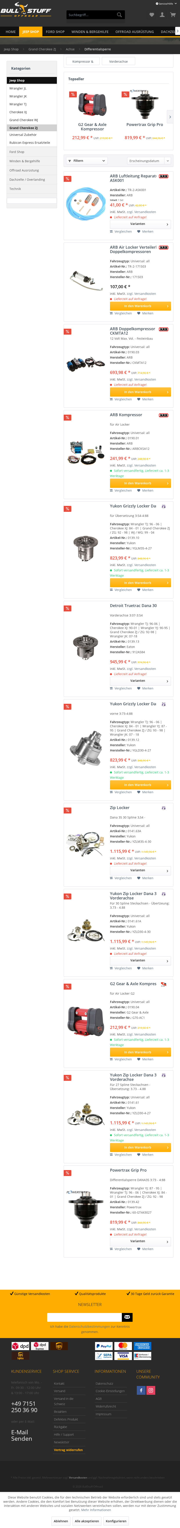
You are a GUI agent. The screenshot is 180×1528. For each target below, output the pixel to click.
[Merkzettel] (151, 14)
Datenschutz (104, 1383)
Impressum (103, 1414)
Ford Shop (16, 152)
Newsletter (61, 1442)
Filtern (78, 161)
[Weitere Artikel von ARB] (163, 176)
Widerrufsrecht (106, 1406)
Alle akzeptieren (87, 1521)
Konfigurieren (116, 1521)
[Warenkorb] (173, 14)
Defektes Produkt (66, 1419)
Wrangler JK (18, 96)
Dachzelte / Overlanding (27, 179)
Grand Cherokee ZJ (23, 128)
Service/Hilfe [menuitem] (166, 3)
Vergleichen (123, 231)
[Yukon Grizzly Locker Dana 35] (86, 548)
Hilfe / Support (64, 1434)
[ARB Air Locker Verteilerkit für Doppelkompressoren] (86, 280)
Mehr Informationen (96, 1510)
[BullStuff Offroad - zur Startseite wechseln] (26, 15)
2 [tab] (87, 1301)
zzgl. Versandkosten (141, 212)
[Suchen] (119, 14)
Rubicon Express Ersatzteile (29, 142)
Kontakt (59, 1383)
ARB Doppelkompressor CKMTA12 (132, 330)
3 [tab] (93, 1301)
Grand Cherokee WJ (23, 120)
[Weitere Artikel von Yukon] (163, 507)
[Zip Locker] (86, 843)
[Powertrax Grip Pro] (145, 104)
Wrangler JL (17, 88)
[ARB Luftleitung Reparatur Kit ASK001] (86, 204)
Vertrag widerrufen (68, 1450)
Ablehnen (61, 1521)
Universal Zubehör (23, 135)
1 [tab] (80, 1301)
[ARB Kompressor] (86, 452)
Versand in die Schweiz (64, 1401)
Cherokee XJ (18, 112)
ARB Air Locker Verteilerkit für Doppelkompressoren (138, 249)
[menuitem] (96, 16)
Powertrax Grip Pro (144, 124)
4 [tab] (100, 1301)
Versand (59, 1391)
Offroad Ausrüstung (24, 170)
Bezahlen (60, 1411)
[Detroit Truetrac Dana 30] (86, 647)
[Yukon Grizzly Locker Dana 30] (86, 748)
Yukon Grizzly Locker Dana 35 (138, 506)
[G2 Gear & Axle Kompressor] (92, 104)
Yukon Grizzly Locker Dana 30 (138, 704)
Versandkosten (78, 1477)
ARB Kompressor (126, 414)
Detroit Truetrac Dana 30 (133, 605)
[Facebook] (141, 1390)
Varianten (137, 224)
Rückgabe (60, 1427)
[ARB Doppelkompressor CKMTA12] (86, 364)
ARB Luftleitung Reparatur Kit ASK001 (138, 178)
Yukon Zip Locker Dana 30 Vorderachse (134, 895)
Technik (15, 189)
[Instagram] (150, 1390)
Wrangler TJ (18, 104)
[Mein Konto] (162, 14)
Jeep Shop (17, 80)
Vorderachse (118, 61)
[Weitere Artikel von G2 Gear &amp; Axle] (163, 984)
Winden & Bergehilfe (24, 161)
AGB (99, 1399)
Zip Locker (120, 807)
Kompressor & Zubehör (82, 61)
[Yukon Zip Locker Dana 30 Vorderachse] (86, 931)
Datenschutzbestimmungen (89, 1326)
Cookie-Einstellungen (110, 1391)
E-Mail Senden (21, 1435)
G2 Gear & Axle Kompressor (92, 126)
